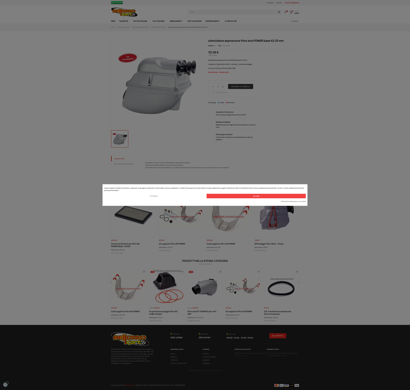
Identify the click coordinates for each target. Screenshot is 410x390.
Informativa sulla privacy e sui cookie (293, 201)
